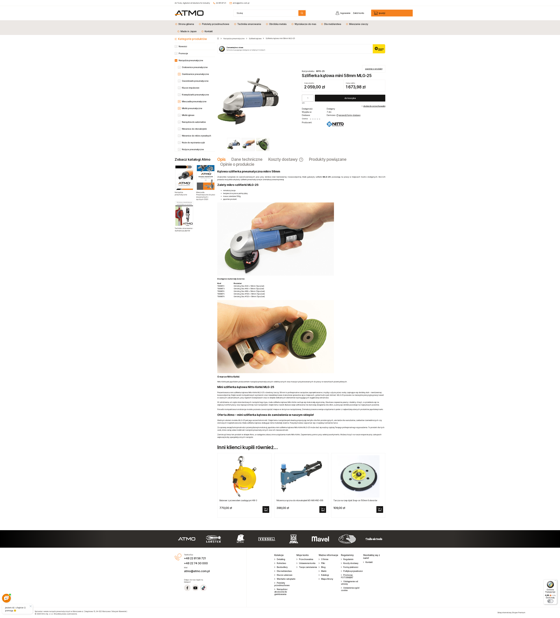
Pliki (323, 563)
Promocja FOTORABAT (347, 576)
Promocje (183, 53)
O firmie (324, 559)
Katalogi (325, 575)
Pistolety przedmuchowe (282, 584)
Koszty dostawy (350, 563)
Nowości (183, 46)
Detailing (281, 559)
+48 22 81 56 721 (195, 558)
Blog (323, 567)
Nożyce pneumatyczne (193, 149)
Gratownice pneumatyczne (195, 67)
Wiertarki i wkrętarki (286, 579)
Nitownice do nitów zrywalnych (196, 135)
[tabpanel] (301, 304)
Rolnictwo (281, 563)
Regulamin (348, 559)
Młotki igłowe (188, 115)
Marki (323, 571)
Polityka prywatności (353, 571)
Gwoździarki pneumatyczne (195, 81)
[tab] (223, 159)
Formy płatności (350, 567)
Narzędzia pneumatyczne (191, 60)
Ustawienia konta (307, 563)
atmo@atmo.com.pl (241, 3)
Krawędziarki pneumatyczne (195, 94)
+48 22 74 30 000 (196, 563)
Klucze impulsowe (190, 88)
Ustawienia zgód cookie (350, 589)
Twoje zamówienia (308, 567)
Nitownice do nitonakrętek (194, 129)
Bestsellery (282, 567)
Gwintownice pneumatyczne (195, 74)
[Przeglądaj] (184, 177)
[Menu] (555, 581)
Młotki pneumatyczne (192, 108)
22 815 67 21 (221, 3)
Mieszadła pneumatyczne (194, 101)
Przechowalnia (306, 559)
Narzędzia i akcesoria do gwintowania (280, 591)
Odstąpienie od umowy (349, 582)
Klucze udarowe (284, 575)
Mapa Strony (327, 579)
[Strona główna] (189, 13)
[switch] (550, 601)
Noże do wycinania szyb (193, 142)
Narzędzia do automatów (194, 122)
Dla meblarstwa (284, 571)
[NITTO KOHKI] (335, 124)
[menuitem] (185, 24)
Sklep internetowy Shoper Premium (511, 612)
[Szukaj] (302, 13)
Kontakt (369, 562)
